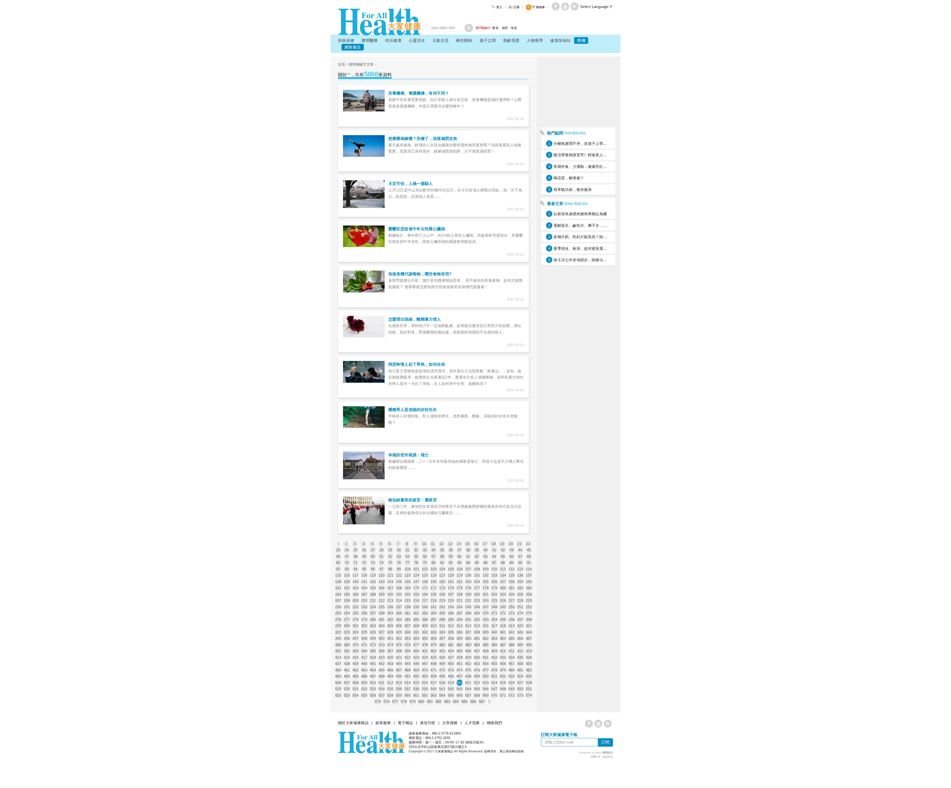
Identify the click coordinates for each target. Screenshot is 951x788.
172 (433, 588)
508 (355, 683)
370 (355, 645)
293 (485, 619)
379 (433, 645)
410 (503, 651)
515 (416, 683)
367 (529, 638)
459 (529, 663)
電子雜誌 (405, 723)
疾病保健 (346, 40)
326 (373, 632)
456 (503, 663)
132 (485, 575)
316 (485, 626)
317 (494, 626)
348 (364, 638)
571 (503, 695)
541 (442, 689)
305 (390, 626)
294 (494, 619)
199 (468, 594)
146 (407, 582)
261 (407, 613)
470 (425, 670)
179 (494, 588)
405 (459, 651)
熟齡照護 (511, 40)
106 (459, 569)
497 (459, 676)
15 (467, 544)
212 (381, 600)
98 (390, 569)
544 (468, 689)
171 (425, 588)
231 (347, 607)
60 (459, 556)
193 (416, 594)
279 (364, 619)
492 (416, 676)
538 (416, 689)
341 (503, 632)
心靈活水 (417, 40)
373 (381, 645)
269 (477, 613)
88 (503, 562)
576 (386, 701)
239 (416, 607)
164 (364, 588)
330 (407, 632)
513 (399, 683)
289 (451, 619)
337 (468, 632)
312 (451, 626)
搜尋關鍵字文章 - (362, 64)
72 (364, 562)
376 (407, 645)
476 (477, 670)
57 (433, 556)
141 (364, 582)
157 (503, 582)
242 (442, 607)
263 (425, 613)
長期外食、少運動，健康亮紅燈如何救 (586, 166)
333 (433, 632)
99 (399, 569)
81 (442, 562)
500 (485, 676)
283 (399, 619)
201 (485, 594)
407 (477, 651)
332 (425, 632)
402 (433, 651)
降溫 (514, 28)
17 (485, 544)
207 (338, 600)
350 (381, 638)
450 (451, 663)
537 (407, 689)
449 (442, 663)
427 (451, 657)
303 (373, 626)
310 (433, 626)
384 (477, 645)
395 (373, 651)
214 (399, 600)
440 (364, 663)
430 (477, 657)
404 (451, 651)
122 (399, 575)
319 (511, 626)
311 (442, 626)
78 (416, 562)
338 (477, 632)
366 (520, 638)
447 (425, 663)
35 (442, 550)
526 (511, 683)
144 (390, 582)
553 (347, 695)
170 (416, 588)
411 (511, 651)
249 (503, 607)
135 (511, 575)
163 (355, 588)
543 (459, 689)
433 (503, 657)
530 (347, 689)
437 (338, 663)
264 (433, 613)
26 (364, 550)
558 (390, 695)
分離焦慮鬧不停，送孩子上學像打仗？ (586, 143)
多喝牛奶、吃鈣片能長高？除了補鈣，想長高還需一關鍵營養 (605, 237)
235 (381, 607)
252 (529, 607)
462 (355, 670)
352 (399, 638)
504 (520, 676)
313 (459, 626)
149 (433, 582)
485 (355, 676)
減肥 (505, 28)
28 (381, 550)
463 (364, 670)
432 (494, 657)
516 (425, 683)
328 (390, 632)
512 (390, 683)
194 (425, 594)
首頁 (341, 64)
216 (416, 600)
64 (494, 556)
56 (425, 556)
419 (381, 657)
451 (459, 663)
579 (412, 701)
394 (364, 651)
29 (390, 550)
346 (347, 638)
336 (459, 632)
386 (494, 645)
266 (451, 613)
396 (381, 651)
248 (494, 607)
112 (511, 569)
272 (503, 613)
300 (347, 626)
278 (355, 619)
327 (381, 632)
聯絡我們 (494, 723)
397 (390, 651)
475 (468, 670)
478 (494, 670)
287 (433, 619)
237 (399, 607)
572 (511, 695)
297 (520, 619)
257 (373, 613)
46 (338, 556)
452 (468, 663)
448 (433, 663)
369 (347, 645)
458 (520, 663)
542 (451, 689)
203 (503, 594)
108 (477, 569)
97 (381, 569)
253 (338, 613)
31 (407, 550)
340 (494, 632)
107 (468, 569)
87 (494, 562)
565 (451, 695)
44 (520, 550)
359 (459, 638)
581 (430, 701)
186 (355, 594)
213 (390, 600)
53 (399, 556)
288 (442, 619)
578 (404, 701)
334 (442, 632)
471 (433, 670)
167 (390, 588)
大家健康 (379, 21)
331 (416, 632)
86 (485, 562)
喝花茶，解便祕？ (569, 178)
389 (520, 645)
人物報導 (535, 40)
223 (477, 600)
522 (477, 683)
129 (459, 575)
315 (477, 626)
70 (347, 562)
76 (399, 562)
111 (503, 569)
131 (477, 575)
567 (468, 695)
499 (477, 676)
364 (503, 638)
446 (416, 663)
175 (459, 588)
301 (355, 626)
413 (529, 651)
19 (502, 544)
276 (338, 619)
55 (416, 556)
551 (529, 689)
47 (347, 556)
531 (355, 689)
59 (451, 556)
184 (338, 594)
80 (433, 562)
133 (494, 575)
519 (451, 683)
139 (347, 582)
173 (442, 588)
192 (407, 594)
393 (355, 651)
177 (477, 588)
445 (407, 663)
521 (468, 683)
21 (519, 544)
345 (338, 638)
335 (451, 632)
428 (459, 657)
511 (381, 683)
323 (347, 632)
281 (381, 619)
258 (381, 613)
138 (338, 582)
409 (494, 651)
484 (347, 676)
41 (494, 550)
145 (399, 582)
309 (425, 626)
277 (347, 619)
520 (459, 683)
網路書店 (352, 47)
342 (511, 632)
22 (528, 544)
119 (373, 575)
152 (459, 582)
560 (407, 695)
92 (338, 569)
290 (459, 619)
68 (529, 556)
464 (373, 670)
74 (381, 562)
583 (447, 701)
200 (477, 594)
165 (373, 588)
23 (338, 550)
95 (364, 569)
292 (477, 619)
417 (364, 657)
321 (529, 626)
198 (459, 594)
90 (520, 562)
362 (485, 638)
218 (433, 600)
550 (520, 689)
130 (468, 575)
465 (381, 670)
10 (424, 544)
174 (451, 588)
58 (442, 556)
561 (416, 695)
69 (338, 562)
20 (511, 544)
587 (482, 701)
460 (338, 670)
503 (511, 676)
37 (459, 550)
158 (511, 582)
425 (433, 657)
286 (425, 619)
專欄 (581, 40)
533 (373, 689)
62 (477, 556)
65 (503, 556)
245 (468, 607)
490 (399, 676)
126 (433, 575)
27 (373, 550)
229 (529, 600)
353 (407, 638)
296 (511, 619)
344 (529, 632)
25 (355, 550)
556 (373, 695)
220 (451, 600)
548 (503, 689)
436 (529, 657)
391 (338, 651)
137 (529, 575)
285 (416, 619)
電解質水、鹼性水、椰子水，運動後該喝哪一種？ (595, 225)
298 (529, 619)
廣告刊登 (427, 723)
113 (520, 569)
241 (433, 607)
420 (390, 657)
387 (503, 645)
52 (390, 556)
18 (493, 544)
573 (520, 695)
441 (373, 663)
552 (338, 695)
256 (364, 613)
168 (399, 588)
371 (364, 645)
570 (494, 695)
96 (373, 569)
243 (451, 607)
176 (468, 588)
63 (485, 556)
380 (442, 645)
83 (459, 562)
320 (520, 626)
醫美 (495, 28)
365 (511, 638)
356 (433, 638)
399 (407, 651)
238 (407, 607)
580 (421, 701)
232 (355, 607)
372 (373, 645)
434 (511, 657)
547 (494, 689)
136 (520, 575)
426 (442, 657)
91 (529, 562)
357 (442, 638)
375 (399, 645)
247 (485, 607)
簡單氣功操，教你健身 (573, 189)
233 (364, 607)
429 (468, 657)
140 (355, 582)
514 (407, 683)
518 (442, 683)
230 (338, 607)
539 (425, 689)
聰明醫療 (370, 40)
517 (433, 683)
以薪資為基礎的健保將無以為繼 (580, 214)
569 (485, 695)
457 (511, 663)
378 (425, 645)
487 (373, 676)
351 (390, 638)
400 (416, 651)
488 (381, 676)
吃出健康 (393, 40)
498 (468, 676)
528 (529, 683)
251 (520, 607)
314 (468, 626)
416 (355, 657)
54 (407, 556)
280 (373, 619)
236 (390, 607)
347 (355, 638)
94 (355, 569)
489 (390, 676)
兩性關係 (464, 40)
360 (468, 638)
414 (338, 657)
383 (468, 645)
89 (511, 562)
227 (511, 600)
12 (441, 544)
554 (355, 695)
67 (520, 556)
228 (520, 600)
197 (451, 594)
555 (364, 695)
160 (529, 582)
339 (485, 632)
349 (373, 638)
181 (511, 588)
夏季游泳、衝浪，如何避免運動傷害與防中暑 (592, 248)
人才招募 (472, 723)
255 (355, 613)
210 (364, 600)
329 (399, 632)
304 (381, 626)
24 (347, 550)
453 (477, 663)
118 (364, 575)
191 (399, 594)
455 (494, 663)
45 (529, 550)
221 (459, 600)
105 (451, 569)
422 (407, 657)
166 (381, 588)
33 (425, 550)
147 (416, 582)
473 (451, 670)
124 (416, 575)
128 (451, 575)
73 (373, 562)
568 (477, 695)
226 (503, 600)
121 (390, 575)
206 (529, 594)
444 (399, 663)
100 (407, 569)
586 (473, 701)
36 (451, 550)
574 (529, 695)
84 (468, 562)
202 (494, 594)
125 (425, 575)
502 (503, 676)
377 (416, 645)
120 (381, 575)
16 (476, 544)
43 (511, 550)
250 (511, 607)
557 (381, 695)
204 (511, 594)
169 (407, 588)
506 (338, 683)
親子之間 (488, 40)
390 (529, 645)
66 (511, 556)
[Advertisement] (578, 407)
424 (425, 657)
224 (485, 600)
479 (503, 670)
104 (442, 569)
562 (425, 695)
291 (468, 619)
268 (468, 613)
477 (485, 670)
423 (416, 657)
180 (503, 588)
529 (338, 689)
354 (416, 638)
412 (520, 651)
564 (442, 695)
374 (390, 645)
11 (433, 544)
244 (459, 607)
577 (395, 701)
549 (511, 689)
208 (347, 600)
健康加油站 (560, 40)
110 (494, 569)
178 (485, 588)
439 (355, 663)
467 (399, 670)
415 (347, 657)
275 (529, 613)
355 (425, 638)
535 (390, 689)
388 (511, 645)
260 (399, 613)
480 (511, 670)
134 (503, 575)
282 (390, 619)
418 (373, 657)
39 (477, 550)
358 (451, 638)
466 (390, 670)
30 (399, 550)
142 (373, 582)
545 (477, 689)
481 (520, 670)
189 (381, 594)
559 (399, 695)
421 (399, 657)
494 (433, 676)
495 (442, 676)
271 (494, 613)
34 (433, 550)
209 (355, 600)
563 (433, 695)
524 (494, 683)
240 (425, 607)
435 (520, 657)
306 (399, 626)
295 (503, 619)
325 (364, 632)
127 (442, 575)
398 (399, 651)
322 (338, 632)
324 (355, 632)
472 (442, 670)
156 (494, 582)
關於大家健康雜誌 (353, 723)
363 (494, 638)
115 (338, 575)
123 (407, 575)
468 (407, 670)
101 (416, 569)
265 (442, 613)
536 (399, 689)
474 (459, 670)
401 (425, 651)
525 (503, 683)
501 (494, 676)
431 (485, 657)
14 (459, 544)
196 (442, 594)
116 (347, 575)
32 (416, 550)
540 (433, 689)
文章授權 (450, 723)
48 (355, 556)
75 (390, 562)
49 (364, 556)
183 (529, 588)
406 (468, 651)
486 (364, 676)
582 (438, 701)
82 (451, 562)
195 (433, 594)
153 (468, 582)
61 (468, 556)
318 (503, 626)
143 (381, 582)
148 (425, 582)
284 (407, 619)
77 (407, 562)
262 (416, 613)
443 (390, 663)
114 (529, 569)
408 (485, 651)
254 (347, 613)
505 (529, 676)
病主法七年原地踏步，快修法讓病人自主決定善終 (595, 260)
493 (425, 676)
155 (485, 582)
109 (485, 569)
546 (485, 689)
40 (485, 550)
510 (373, 683)
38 (468, 550)
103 (433, 569)
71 (355, 562)
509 (364, 683)
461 (347, 670)
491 (407, 676)
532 (364, 689)
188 (373, 594)
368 (338, 645)
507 (347, 683)
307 (407, 626)
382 (459, 645)
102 (425, 569)
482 (529, 670)
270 (485, 613)
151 (451, 582)
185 (347, 594)
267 (459, 613)
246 (477, 607)
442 (381, 663)
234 (373, 607)
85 (477, 562)
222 (468, 600)
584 (456, 701)
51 (381, 556)
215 (407, 600)
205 (520, 594)
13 (450, 544)
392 (347, 651)
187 (364, 594)
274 (520, 613)
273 (511, 613)
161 (338, 588)
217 (425, 600)
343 (520, 632)
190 (390, 594)
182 (520, 588)
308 (416, 626)
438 (347, 663)
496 (451, 676)
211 (373, 600)
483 (338, 676)
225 (494, 600)
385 (485, 645)
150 (442, 582)
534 (381, 689)
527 (520, 683)
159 (520, 582)
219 (442, 600)
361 (477, 638)
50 (373, 556)
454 (485, 663)
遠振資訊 (608, 756)
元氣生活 (440, 40)
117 (355, 575)
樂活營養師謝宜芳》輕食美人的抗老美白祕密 (592, 155)
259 (390, 613)
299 (338, 626)
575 (378, 701)
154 (477, 582)
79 (425, 562)
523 (485, 683)
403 (442, 651)
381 (451, 645)
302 (364, 626)
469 (416, 670)
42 (503, 550)
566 (459, 695)
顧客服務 (383, 723)
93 (347, 569)
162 (347, 588)
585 (464, 701)
